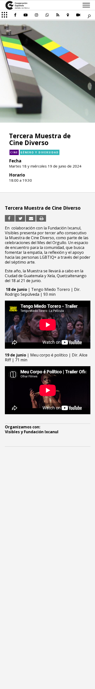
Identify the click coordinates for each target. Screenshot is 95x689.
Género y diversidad (39, 152)
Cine (14, 152)
